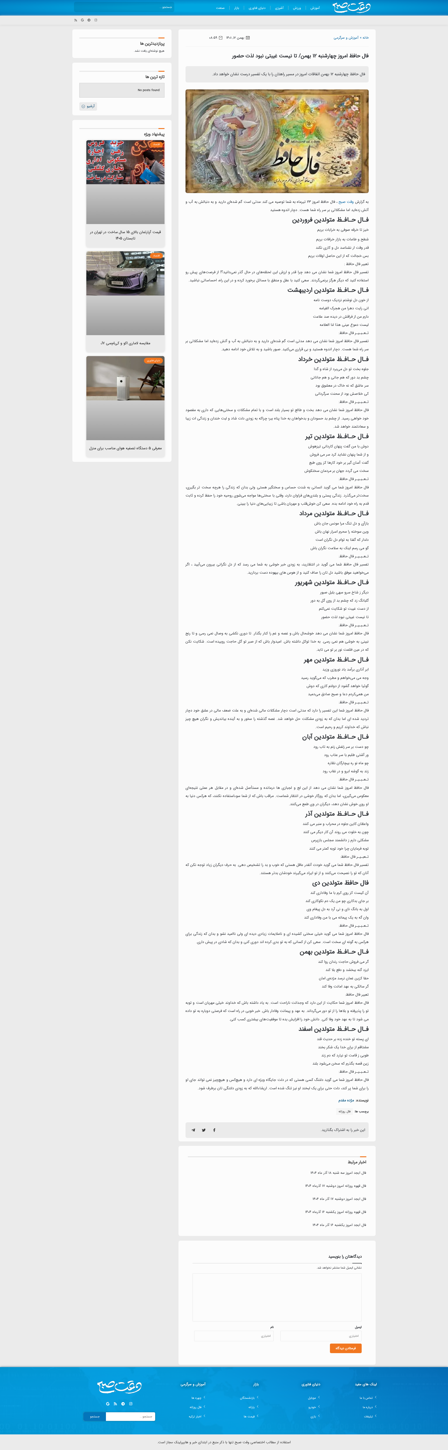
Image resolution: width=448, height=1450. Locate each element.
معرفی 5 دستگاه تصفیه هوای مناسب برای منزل (125, 448)
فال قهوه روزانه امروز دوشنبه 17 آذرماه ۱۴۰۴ (335, 1186)
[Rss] (75, 20)
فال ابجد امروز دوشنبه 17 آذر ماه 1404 (339, 1199)
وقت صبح (346, 202)
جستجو (95, 1416)
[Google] (82, 20)
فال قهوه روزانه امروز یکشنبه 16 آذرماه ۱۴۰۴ (335, 1212)
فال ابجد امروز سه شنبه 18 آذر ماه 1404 (338, 1173)
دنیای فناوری (257, 7)
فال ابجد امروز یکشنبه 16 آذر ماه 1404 (339, 1225)
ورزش (297, 7)
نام (272, 1327)
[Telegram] (89, 20)
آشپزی (279, 7)
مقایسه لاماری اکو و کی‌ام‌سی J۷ (125, 343)
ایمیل (358, 1327)
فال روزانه (344, 1111)
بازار (236, 7)
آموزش (315, 7)
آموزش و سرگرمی (346, 38)
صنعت (220, 7)
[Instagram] (95, 20)
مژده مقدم (346, 1100)
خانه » (364, 38)
